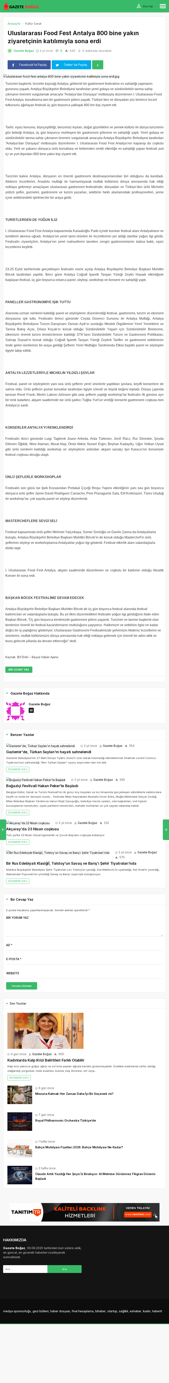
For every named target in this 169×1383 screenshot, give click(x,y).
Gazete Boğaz (24, 50)
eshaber (135, 1311)
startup (112, 1311)
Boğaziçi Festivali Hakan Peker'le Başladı (42, 786)
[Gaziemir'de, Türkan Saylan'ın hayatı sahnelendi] (40, 745)
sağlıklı (123, 1311)
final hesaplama (83, 1311)
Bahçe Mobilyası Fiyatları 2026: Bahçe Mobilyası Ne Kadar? (79, 1147)
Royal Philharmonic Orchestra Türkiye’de (65, 1120)
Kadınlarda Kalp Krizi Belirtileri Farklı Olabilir (45, 1060)
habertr (157, 1311)
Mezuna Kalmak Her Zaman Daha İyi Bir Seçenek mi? (74, 1094)
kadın (146, 1311)
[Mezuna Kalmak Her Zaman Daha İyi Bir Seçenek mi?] (19, 1094)
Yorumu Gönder (22, 985)
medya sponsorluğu (17, 1311)
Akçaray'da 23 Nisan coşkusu (32, 829)
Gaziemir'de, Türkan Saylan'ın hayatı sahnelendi (48, 752)
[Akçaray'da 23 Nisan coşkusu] (28, 823)
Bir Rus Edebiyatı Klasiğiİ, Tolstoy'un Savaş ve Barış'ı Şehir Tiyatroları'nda (71, 863)
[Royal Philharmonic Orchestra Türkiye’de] (19, 1121)
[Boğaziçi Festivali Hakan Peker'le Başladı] (35, 779)
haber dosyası (60, 1311)
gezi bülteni (41, 1311)
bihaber (100, 1311)
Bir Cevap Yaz (18, 669)
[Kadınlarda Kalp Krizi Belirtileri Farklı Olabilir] (45, 1030)
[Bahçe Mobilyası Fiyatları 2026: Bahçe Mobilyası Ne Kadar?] (19, 1148)
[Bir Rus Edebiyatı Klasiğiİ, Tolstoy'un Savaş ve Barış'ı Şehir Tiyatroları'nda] (57, 852)
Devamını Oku (17, 769)
